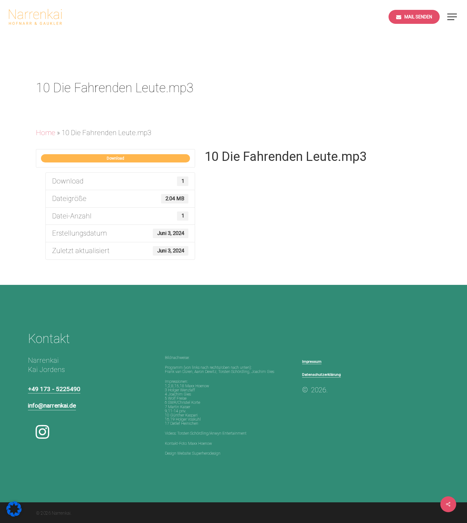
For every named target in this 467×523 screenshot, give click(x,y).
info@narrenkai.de (52, 405)
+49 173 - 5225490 (54, 389)
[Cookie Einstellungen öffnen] (14, 514)
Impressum (311, 361)
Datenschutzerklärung (321, 374)
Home (45, 133)
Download (115, 158)
